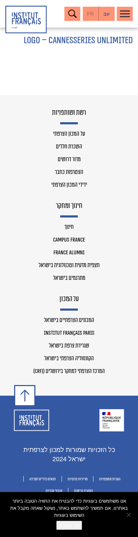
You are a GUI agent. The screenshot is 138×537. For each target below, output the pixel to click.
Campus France (69, 240)
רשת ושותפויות (69, 113)
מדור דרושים (69, 159)
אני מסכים (69, 525)
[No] (129, 514)
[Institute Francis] (26, 19)
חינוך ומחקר (69, 206)
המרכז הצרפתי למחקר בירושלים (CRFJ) (69, 371)
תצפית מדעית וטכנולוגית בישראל (69, 265)
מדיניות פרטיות (77, 479)
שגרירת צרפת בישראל (69, 346)
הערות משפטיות (109, 479)
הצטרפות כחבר (69, 172)
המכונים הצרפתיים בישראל (69, 320)
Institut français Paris (69, 333)
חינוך (69, 227)
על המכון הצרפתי (69, 134)
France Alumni (69, 252)
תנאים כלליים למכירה (42, 479)
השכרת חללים (69, 146)
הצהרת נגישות (83, 490)
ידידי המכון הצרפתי (69, 185)
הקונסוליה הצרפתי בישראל (69, 358)
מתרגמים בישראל (69, 278)
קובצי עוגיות (54, 490)
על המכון (69, 299)
